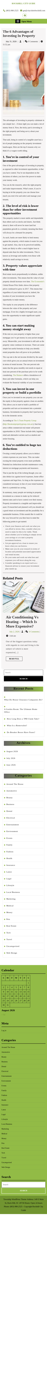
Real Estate (11, 926)
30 (4, 1005)
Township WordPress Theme (14, 1199)
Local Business (13, 892)
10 (8, 992)
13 (21, 992)
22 (28, 996)
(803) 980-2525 (12, 10)
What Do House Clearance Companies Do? (23, 700)
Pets (8, 919)
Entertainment (12, 825)
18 (12, 996)
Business (10, 804)
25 (12, 1001)
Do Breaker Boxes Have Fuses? (21, 732)
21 (24, 996)
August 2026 (12, 751)
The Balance (18, 375)
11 (12, 992)
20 (21, 996)
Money (9, 912)
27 (21, 1001)
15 (28, 992)
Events (9, 838)
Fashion (9, 852)
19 (16, 996)
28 (24, 1001)
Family (9, 845)
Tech (8, 933)
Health (9, 858)
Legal (8, 879)
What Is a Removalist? (17, 726)
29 (28, 1001)
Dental (9, 811)
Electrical (10, 818)
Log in (4, 1030)
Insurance (10, 865)
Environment (12, 831)
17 (8, 996)
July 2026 (10, 758)
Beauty (9, 798)
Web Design (11, 953)
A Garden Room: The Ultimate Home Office (20, 710)
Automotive (11, 791)
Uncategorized (12, 946)
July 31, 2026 (11, 41)
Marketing (11, 899)
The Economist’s (37, 281)
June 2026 (11, 765)
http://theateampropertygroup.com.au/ (18, 424)
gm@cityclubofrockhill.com (34, 10)
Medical (10, 906)
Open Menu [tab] (27, 21)
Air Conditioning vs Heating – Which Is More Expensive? (22, 621)
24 (8, 1001)
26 (16, 1001)
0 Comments (34, 632)
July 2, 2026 (14, 632)
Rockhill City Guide (23, 3)
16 (4, 996)
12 (16, 992)
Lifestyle (10, 885)
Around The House (14, 784)
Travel (9, 939)
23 (4, 1001)
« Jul (3, 1015)
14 (24, 992)
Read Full (15, 659)
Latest (9, 872)
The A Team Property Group (25, 420)
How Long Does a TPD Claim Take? (23, 719)
